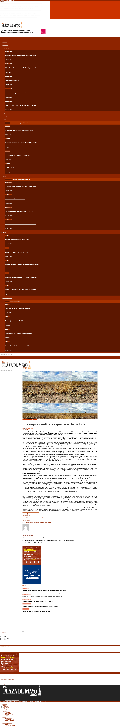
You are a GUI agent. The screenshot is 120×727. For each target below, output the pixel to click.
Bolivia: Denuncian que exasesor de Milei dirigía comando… (21, 68)
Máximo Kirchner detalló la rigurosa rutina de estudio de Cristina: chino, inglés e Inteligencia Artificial (20, 10)
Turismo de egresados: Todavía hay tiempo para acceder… (20, 289)
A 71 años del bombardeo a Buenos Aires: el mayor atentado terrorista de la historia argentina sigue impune (48, 540)
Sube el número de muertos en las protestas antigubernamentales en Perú (37, 522)
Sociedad (4, 120)
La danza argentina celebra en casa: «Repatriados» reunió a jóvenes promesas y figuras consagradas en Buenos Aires (29, 649)
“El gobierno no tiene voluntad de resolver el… (17, 155)
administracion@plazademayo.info (12, 700)
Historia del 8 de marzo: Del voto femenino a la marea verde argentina (39, 542)
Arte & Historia (8, 182)
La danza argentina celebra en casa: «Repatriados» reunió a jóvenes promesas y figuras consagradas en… (21, 3)
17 (0, 639)
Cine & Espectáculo (26, 594)
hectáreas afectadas (27, 512)
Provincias (5, 45)
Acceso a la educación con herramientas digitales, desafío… (21, 142)
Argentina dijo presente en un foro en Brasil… (17, 239)
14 (5, 638)
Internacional (5, 48)
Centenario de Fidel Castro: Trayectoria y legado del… (19, 211)
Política (4, 113)
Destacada (34, 419)
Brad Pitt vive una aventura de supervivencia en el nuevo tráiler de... (40, 606)
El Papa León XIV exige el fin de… (14, 80)
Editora (25, 428)
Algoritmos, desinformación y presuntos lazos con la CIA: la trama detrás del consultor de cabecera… (20, 18)
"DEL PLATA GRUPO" (42, 701)
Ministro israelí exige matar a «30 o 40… (16, 93)
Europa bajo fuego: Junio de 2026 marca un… (17, 321)
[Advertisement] (60, 622)
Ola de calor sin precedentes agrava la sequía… (17, 308)
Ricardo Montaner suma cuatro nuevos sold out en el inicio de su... (40, 601)
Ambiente (7, 304)
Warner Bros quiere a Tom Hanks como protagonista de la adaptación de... (42, 596)
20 (4, 639)
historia (34, 512)
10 (0, 638)
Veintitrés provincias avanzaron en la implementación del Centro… (23, 264)
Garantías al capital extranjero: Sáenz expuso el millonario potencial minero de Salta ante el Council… (20, 15)
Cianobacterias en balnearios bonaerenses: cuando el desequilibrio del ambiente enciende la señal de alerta (44, 517)
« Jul (1, 644)
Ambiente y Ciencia (7, 298)
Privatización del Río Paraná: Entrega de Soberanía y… (19, 346)
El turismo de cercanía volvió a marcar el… (16, 252)
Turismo (4, 232)
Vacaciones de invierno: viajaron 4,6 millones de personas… (21, 277)
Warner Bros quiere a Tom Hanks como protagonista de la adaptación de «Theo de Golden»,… (18, 13)
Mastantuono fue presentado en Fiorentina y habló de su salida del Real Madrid (15, 11)
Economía (4, 116)
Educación (7, 126)
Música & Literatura (26, 599)
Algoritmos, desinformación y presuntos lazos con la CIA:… (21, 55)
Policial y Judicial (9, 714)
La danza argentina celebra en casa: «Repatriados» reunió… (21, 186)
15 (7, 638)
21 (5, 639)
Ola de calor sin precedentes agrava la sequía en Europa (35, 537)
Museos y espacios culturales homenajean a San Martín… (20, 224)
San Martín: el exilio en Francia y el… (15, 199)
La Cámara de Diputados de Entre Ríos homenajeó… (19, 130)
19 (3, 639)
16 (8, 638)
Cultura (4, 176)
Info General (8, 713)
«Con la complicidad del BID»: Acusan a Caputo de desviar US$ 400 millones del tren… (17, 8)
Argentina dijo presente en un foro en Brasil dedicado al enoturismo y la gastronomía (17, 4)
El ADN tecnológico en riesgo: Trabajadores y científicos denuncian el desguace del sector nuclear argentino (21, 6)
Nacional (4, 42)
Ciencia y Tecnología (27, 419)
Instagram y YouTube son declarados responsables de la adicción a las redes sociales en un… (18, 17)
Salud (6, 716)
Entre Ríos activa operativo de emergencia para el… (19, 333)
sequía (37, 512)
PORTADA (4, 39)
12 (3, 638)
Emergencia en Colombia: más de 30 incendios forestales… (21, 105)
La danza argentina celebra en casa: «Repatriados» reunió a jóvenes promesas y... (44, 590)
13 (4, 638)
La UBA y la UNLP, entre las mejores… (15, 168)
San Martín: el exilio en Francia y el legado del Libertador (37, 611)
